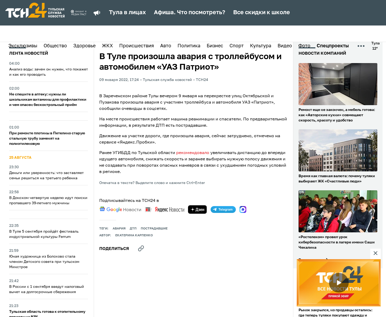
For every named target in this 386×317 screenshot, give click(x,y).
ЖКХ (107, 46)
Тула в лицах (127, 13)
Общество (55, 46)
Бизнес (215, 46)
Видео (285, 46)
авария (119, 228)
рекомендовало (192, 153)
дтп (133, 228)
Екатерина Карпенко (134, 235)
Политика (189, 46)
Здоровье (84, 46)
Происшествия (136, 46)
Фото (304, 46)
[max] (242, 209)
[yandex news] (164, 209)
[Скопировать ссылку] (141, 248)
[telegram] (223, 209)
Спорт (236, 46)
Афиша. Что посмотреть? (189, 13)
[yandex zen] (197, 209)
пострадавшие (154, 228)
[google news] (120, 209)
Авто (165, 46)
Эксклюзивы (22, 46)
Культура (260, 46)
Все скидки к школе (261, 13)
